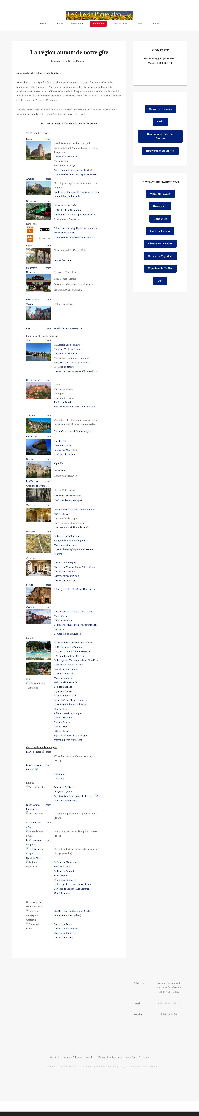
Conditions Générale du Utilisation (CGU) (102, 1066)
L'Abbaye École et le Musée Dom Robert (75, 589)
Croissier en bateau (64, 366)
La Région (98, 23)
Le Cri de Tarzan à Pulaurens (68, 647)
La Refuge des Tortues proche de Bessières (76, 660)
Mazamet (31, 531)
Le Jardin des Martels (65, 205)
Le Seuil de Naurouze (65, 862)
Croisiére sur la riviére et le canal (71, 527)
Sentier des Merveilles (65, 450)
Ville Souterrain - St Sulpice (68, 713)
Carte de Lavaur (160, 231)
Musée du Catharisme (65, 545)
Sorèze (29, 584)
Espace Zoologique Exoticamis (70, 704)
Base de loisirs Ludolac (66, 669)
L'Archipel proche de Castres (69, 655)
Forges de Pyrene (63, 791)
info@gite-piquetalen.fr (164, 58)
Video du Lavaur (160, 193)
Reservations (77, 23)
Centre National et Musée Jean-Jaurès (73, 611)
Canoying (59, 778)
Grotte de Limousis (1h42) (67, 915)
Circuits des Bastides (160, 243)
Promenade (59, 470)
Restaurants (160, 206)
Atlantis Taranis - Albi (65, 695)
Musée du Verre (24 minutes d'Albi (72, 362)
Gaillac (30, 459)
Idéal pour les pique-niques (68, 500)
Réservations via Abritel (160, 150)
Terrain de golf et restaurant (68, 328)
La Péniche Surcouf (64, 871)
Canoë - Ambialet (63, 717)
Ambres (30, 178)
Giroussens (32, 201)
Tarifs (160, 121)
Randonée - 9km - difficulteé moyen (72, 431)
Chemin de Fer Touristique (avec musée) (75, 214)
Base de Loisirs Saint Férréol (68, 664)
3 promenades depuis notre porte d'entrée (75, 174)
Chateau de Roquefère (65, 933)
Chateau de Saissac (64, 937)
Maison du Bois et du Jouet (68, 739)
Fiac (28, 328)
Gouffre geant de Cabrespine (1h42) (72, 911)
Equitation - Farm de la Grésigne (70, 735)
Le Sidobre (31, 436)
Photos (59, 23)
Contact (139, 23)
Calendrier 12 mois (160, 109)
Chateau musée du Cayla (66, 575)
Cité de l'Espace (62, 514)
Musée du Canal (62, 866)
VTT (160, 280)
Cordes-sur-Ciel (34, 380)
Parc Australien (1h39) (65, 800)
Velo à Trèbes (61, 875)
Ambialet (31, 415)
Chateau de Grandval (65, 580)
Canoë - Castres (62, 722)
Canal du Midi (33, 858)
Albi (28, 340)
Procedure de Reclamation (143, 1066)
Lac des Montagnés (64, 673)
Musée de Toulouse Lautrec (68, 349)
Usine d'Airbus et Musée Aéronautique (74, 509)
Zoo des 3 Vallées (63, 686)
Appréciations (119, 23)
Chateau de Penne (63, 924)
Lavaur (29, 139)
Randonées (160, 218)
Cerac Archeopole (63, 620)
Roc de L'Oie (60, 441)
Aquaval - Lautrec (63, 691)
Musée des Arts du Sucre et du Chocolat (74, 406)
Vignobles (59, 463)
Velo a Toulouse (62, 893)
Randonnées (60, 774)
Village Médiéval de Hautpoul (69, 540)
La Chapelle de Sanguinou (67, 633)
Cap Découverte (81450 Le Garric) (72, 651)
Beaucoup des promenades (67, 495)
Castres (30, 607)
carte (48, 139)
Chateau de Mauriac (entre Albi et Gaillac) (76, 371)
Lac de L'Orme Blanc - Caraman (70, 700)
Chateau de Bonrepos (65, 562)
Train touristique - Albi (66, 682)
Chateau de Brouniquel (66, 928)
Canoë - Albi (60, 726)
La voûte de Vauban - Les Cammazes (73, 888)
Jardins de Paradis (63, 402)
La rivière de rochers (64, 454)
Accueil (43, 23)
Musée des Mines (63, 678)
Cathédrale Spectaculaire (67, 344)
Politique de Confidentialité (61, 1066)
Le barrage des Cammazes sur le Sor (72, 884)
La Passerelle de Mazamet (67, 536)
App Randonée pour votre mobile (71, 170)
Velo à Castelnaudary (65, 880)
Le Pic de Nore (33, 751)
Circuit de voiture (63, 445)
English (156, 23)
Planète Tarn (60, 709)
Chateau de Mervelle (64, 571)
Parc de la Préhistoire (65, 787)
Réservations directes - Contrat (160, 136)
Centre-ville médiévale (66, 156)
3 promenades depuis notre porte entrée (74, 237)
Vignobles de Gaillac (160, 268)
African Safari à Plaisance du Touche (73, 642)
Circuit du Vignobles (160, 256)
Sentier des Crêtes (63, 260)
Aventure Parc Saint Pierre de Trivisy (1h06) (77, 796)
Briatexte (31, 245)
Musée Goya (60, 616)
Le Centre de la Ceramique (67, 210)
